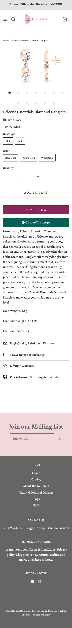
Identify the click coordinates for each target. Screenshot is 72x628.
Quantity (8, 168)
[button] (36, 66)
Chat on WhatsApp (38, 222)
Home (6, 40)
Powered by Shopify (41, 614)
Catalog (36, 479)
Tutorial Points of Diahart (36, 492)
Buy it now (36, 210)
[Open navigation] (5, 19)
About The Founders (36, 486)
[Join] (59, 438)
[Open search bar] (15, 19)
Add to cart (36, 192)
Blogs (36, 499)
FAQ (36, 505)
